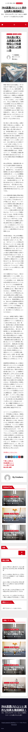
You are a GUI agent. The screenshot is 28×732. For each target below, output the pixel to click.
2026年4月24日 (9, 636)
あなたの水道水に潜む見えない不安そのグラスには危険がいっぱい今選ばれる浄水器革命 (13, 576)
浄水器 (20, 34)
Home (2, 728)
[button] (25, 24)
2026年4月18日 (9, 672)
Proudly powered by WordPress (9, 722)
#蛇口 (15, 59)
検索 (3, 547)
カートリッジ (9, 34)
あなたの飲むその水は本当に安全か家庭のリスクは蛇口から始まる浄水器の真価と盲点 (13, 583)
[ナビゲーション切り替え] (14, 24)
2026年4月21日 (9, 654)
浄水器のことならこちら (10, 452)
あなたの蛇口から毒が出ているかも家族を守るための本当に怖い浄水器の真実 (13, 568)
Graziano (16, 55)
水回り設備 (15, 34)
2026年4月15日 (9, 689)
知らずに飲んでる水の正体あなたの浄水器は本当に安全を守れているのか (14, 687)
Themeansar (14, 724)
